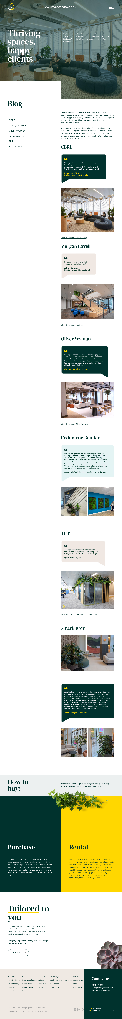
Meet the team (14, 980)
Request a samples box (101, 990)
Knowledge (54, 977)
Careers (11, 987)
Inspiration (42, 977)
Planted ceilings (27, 987)
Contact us (101, 978)
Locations (77, 977)
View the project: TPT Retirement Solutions (79, 614)
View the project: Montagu (72, 325)
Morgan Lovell (18, 125)
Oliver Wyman (17, 131)
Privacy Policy (13, 1011)
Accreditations (14, 991)
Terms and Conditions (39, 1011)
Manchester (78, 987)
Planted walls (26, 984)
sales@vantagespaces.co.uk (103, 988)
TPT (11, 141)
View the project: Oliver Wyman (74, 424)
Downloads (54, 987)
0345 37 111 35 (97, 985)
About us (11, 977)
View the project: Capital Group (74, 238)
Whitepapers (55, 984)
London (76, 984)
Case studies (43, 984)
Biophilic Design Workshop (61, 980)
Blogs (40, 987)
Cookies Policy (25, 1011)
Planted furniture (28, 991)
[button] (112, 7)
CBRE (12, 120)
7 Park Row (15, 146)
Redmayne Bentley (20, 136)
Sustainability (13, 984)
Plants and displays (29, 980)
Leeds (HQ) (78, 980)
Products (25, 977)
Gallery (41, 980)
